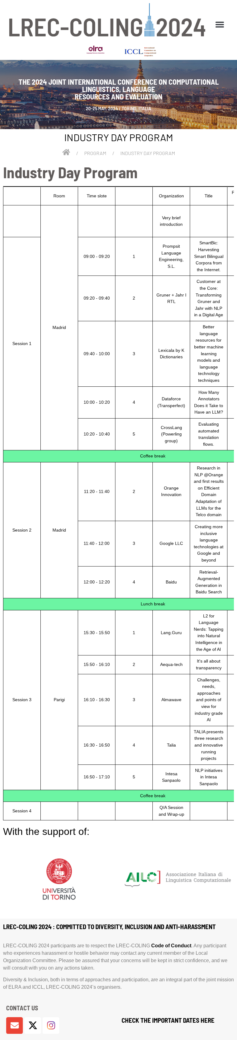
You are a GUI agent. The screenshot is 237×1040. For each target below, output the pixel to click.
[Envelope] (14, 1025)
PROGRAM (95, 153)
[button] (220, 24)
